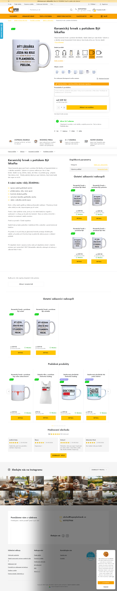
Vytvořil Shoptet (55, 586)
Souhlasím (106, 582)
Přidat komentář (26, 284)
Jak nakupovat (37, 565)
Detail (79, 218)
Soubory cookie (12, 570)
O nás (9, 4)
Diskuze (22, 151)
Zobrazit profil (98, 470)
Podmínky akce (64, 126)
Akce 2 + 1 (37, 571)
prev (9, 391)
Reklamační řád (12, 564)
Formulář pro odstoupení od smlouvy (18, 567)
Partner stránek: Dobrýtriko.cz (16, 574)
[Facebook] (63, 535)
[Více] (104, 16)
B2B (35, 568)
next (108, 391)
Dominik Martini (64, 586)
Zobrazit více (58, 455)
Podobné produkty (48, 151)
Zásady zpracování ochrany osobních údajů (19, 560)
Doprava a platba (28, 4)
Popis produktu (12, 151)
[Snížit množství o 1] (58, 107)
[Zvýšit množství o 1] (64, 107)
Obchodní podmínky (13, 555)
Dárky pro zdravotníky (101, 165)
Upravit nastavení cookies (73, 585)
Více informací (59, 42)
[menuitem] (14, 16)
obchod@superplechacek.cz (74, 517)
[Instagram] (67, 535)
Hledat (71, 10)
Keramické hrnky (103, 169)
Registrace (105, 4)
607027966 (81, 9)
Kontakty (62, 558)
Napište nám (63, 555)
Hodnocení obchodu (42, 4)
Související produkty (34, 151)
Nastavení (106, 586)
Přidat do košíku (87, 107)
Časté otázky (17, 4)
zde (113, 576)
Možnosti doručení (104, 78)
